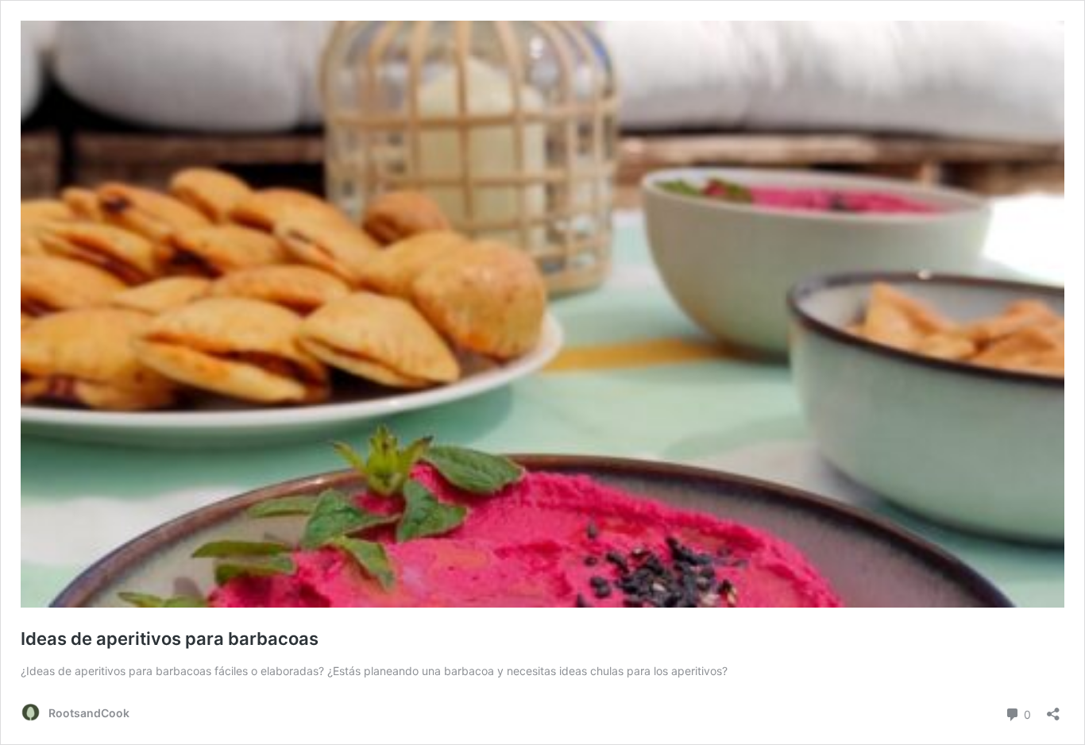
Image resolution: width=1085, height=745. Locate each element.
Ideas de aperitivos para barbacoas (170, 638)
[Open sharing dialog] (1053, 709)
